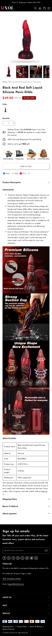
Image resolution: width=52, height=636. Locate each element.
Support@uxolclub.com (16, 584)
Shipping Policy (8, 626)
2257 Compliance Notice (12, 579)
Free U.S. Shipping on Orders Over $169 (26, 2)
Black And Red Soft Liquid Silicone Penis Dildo (24, 82)
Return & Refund (36, 626)
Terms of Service (9, 629)
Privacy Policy (22, 626)
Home (5, 82)
